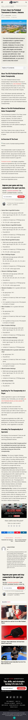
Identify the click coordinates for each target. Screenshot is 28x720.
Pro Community (10, 701)
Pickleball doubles (6, 161)
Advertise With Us (13, 705)
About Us (18, 701)
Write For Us (5, 705)
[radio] (8, 526)
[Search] (26, 2)
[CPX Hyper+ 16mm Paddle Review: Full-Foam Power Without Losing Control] (14, 632)
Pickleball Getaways (9, 703)
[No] (26, 715)
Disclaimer (22, 705)
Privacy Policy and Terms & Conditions (19, 199)
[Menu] (2, 2)
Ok (14, 717)
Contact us (19, 703)
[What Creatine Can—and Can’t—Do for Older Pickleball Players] (14, 612)
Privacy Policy (14, 707)
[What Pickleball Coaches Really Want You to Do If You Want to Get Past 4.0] (14, 653)
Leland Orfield (8, 15)
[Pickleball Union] (14, 2)
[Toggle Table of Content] (23, 68)
